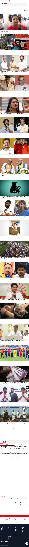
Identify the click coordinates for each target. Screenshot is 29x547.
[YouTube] (4, 541)
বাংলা (16, 542)
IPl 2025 (20, 518)
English (12, 542)
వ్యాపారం (28, 7)
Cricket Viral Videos (3, 519)
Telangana (6, 518)
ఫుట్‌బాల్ (16, 529)
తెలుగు (17, 542)
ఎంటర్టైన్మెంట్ (21, 7)
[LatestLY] (4, 4)
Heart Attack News (23, 518)
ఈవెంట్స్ (22, 531)
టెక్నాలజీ (17, 7)
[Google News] (7, 541)
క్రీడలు (19, 7)
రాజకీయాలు (2, 527)
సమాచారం (2, 528)
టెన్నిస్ (15, 528)
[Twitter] (26, 10)
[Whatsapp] (27, 10)
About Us (21, 542)
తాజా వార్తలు (2, 533)
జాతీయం (13, 7)
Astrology (21, 519)
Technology (2, 518)
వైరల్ (25, 7)
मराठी (14, 542)
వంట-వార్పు (23, 527)
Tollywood (13, 519)
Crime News (17, 518)
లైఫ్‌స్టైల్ (24, 7)
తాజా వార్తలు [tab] (7, 444)
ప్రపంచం (15, 7)
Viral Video (13, 518)
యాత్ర (22, 528)
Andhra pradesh (9, 518)
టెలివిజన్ (9, 527)
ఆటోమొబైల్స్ (9, 536)
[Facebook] (24, 10)
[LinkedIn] (6, 541)
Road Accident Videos (8, 519)
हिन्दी (13, 542)
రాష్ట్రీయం (10, 7)
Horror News (24, 519)
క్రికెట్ (15, 527)
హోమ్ (1, 10)
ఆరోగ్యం (22, 530)
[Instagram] (5, 541)
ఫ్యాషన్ (22, 529)
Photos (8, 538)
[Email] (9, 541)
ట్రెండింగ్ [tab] (21, 444)
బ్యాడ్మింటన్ (16, 530)
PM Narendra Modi (17, 519)
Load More (14, 428)
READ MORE (14, 457)
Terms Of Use (23, 542)
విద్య (1, 529)
